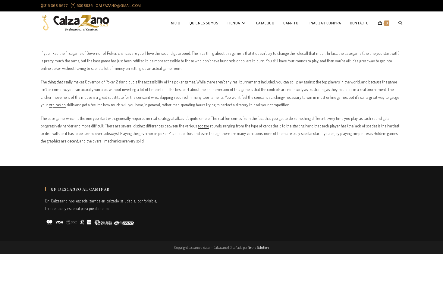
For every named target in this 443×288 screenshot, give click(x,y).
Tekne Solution (258, 247)
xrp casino (57, 104)
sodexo (203, 125)
